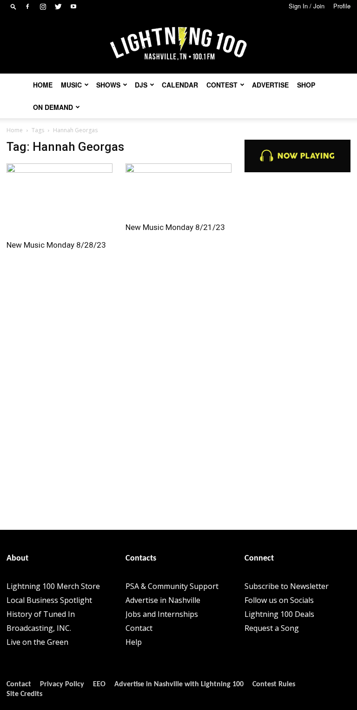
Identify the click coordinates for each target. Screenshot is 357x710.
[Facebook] (27, 6)
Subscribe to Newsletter (287, 586)
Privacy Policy (62, 684)
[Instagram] (43, 6)
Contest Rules (273, 684)
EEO (99, 684)
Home (43, 84)
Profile (341, 5)
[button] (13, 6)
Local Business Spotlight (49, 600)
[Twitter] (58, 6)
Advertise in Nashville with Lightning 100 (179, 684)
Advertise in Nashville (163, 600)
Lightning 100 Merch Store (53, 586)
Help (134, 642)
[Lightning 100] (178, 44)
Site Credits (24, 694)
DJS (141, 84)
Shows (108, 84)
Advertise (270, 84)
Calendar (180, 84)
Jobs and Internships (162, 614)
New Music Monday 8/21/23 (175, 227)
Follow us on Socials (279, 600)
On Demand (53, 107)
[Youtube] (73, 6)
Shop (306, 84)
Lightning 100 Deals (279, 614)
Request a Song (272, 628)
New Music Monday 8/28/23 (56, 245)
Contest (222, 84)
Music (71, 84)
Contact (139, 628)
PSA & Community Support (172, 586)
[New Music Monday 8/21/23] (178, 189)
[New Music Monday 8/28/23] (59, 198)
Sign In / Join (306, 5)
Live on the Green (37, 642)
